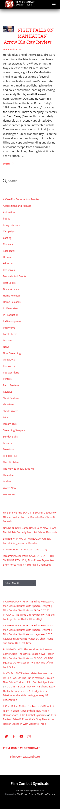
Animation (9, 212)
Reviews (7, 391)
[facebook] (13, 736)
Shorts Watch (10, 411)
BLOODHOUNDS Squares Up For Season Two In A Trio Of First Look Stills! (28, 663)
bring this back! (11, 225)
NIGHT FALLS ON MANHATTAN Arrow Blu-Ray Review (29, 36)
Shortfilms (9, 404)
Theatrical (8, 475)
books (6, 218)
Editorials (8, 263)
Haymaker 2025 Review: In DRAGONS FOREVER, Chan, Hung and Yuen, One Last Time (28, 639)
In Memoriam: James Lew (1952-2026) (25, 549)
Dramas (7, 257)
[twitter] (6, 736)
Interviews (9, 327)
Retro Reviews (11, 385)
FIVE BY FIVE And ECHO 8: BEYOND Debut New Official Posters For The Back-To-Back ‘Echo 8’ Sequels (29, 517)
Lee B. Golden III (12, 49)
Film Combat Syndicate (21, 748)
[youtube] (21, 736)
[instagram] (29, 736)
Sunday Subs (10, 436)
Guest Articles (11, 289)
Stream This (9, 423)
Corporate (8, 250)
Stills (5, 417)
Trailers (7, 481)
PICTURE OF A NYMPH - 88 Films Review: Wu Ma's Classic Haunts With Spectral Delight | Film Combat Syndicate (28, 606)
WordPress (22, 794)
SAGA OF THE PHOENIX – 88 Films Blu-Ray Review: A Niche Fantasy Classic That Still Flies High (28, 614)
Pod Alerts (9, 366)
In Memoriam (10, 308)
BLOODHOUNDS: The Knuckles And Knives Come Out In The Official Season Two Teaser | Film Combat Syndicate (29, 654)
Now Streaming (12, 353)
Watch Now (9, 488)
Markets (7, 340)
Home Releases (11, 295)
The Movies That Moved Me (18, 468)
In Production (10, 314)
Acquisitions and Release (17, 205)
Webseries (9, 494)
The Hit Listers (11, 462)
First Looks (9, 282)
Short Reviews (11, 398)
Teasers (7, 443)
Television (8, 449)
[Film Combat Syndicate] (19, 7)
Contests (8, 244)
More (6, 163)
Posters (7, 378)
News (6, 346)
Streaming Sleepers (14, 430)
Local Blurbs (10, 334)
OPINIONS (9, 359)
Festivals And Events (14, 276)
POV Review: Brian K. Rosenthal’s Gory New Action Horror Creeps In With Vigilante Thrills (29, 719)
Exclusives (9, 270)
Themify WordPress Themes (42, 794)
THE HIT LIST (10, 455)
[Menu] (53, 4)
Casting (7, 237)
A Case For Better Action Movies (21, 199)
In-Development (12, 321)
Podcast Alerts (11, 372)
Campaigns (9, 231)
